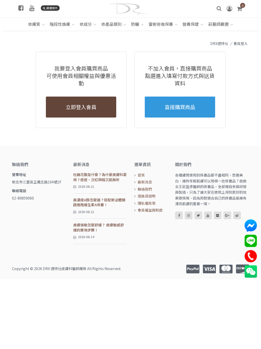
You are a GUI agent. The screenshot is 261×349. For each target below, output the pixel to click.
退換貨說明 (146, 196)
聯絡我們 (145, 189)
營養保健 (190, 24)
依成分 (86, 24)
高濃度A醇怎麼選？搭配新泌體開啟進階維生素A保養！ (99, 202)
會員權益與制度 (150, 210)
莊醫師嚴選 (218, 24)
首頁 (141, 175)
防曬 (135, 24)
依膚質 (34, 24)
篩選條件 (52, 8)
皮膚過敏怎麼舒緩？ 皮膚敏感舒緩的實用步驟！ (98, 227)
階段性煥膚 (60, 24)
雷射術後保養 (161, 24)
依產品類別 (111, 24)
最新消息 (145, 181)
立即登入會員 (81, 107)
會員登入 (240, 43)
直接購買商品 (180, 107)
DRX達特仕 (219, 43)
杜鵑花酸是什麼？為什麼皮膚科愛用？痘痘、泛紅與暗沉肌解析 (100, 177)
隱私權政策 (146, 203)
